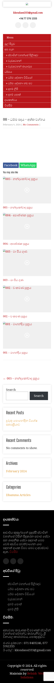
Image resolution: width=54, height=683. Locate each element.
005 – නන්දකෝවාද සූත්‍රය (18, 207)
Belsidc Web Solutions (33, 675)
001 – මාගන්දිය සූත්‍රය (15, 352)
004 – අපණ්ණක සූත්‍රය (16, 243)
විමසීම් (8, 105)
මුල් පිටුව (9, 44)
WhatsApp (28, 165)
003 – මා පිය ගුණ (13, 280)
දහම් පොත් (14, 94)
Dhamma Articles (18, 495)
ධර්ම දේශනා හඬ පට (20, 83)
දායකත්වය (10, 100)
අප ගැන (9, 49)
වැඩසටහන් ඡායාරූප (20, 66)
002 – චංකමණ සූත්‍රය (15, 316)
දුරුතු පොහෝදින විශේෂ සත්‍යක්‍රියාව (22, 422)
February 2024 (16, 471)
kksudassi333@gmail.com (28, 12)
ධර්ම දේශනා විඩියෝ (20, 77)
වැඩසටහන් (14, 60)
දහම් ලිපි (13, 89)
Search (11, 390)
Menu (10, 37)
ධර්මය (8, 71)
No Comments (31, 124)
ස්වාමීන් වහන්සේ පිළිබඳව (23, 55)
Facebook (11, 165)
